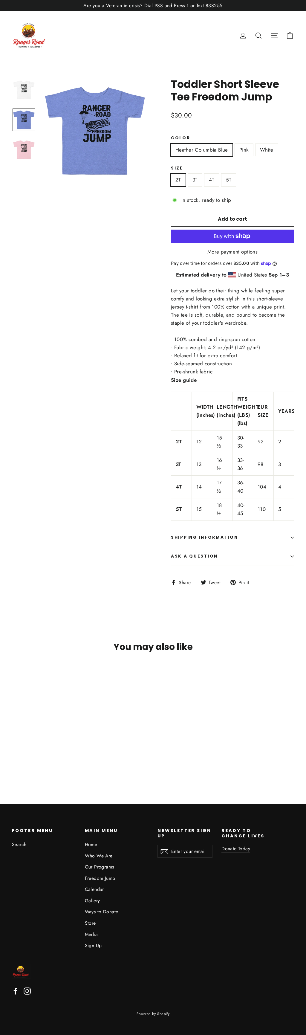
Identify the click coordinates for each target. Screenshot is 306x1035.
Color (180, 138)
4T (212, 179)
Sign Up (93, 945)
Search (19, 844)
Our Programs (99, 866)
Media (91, 934)
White (266, 149)
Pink (244, 149)
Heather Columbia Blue (201, 149)
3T (195, 179)
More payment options (232, 251)
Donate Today (235, 848)
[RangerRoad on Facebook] (15, 991)
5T (229, 179)
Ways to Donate (101, 911)
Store (90, 923)
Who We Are (99, 855)
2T (178, 179)
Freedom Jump (100, 878)
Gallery (92, 900)
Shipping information (204, 537)
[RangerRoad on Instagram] (27, 991)
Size (177, 168)
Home (91, 844)
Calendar (94, 889)
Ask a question (194, 556)
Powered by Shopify (153, 1013)
